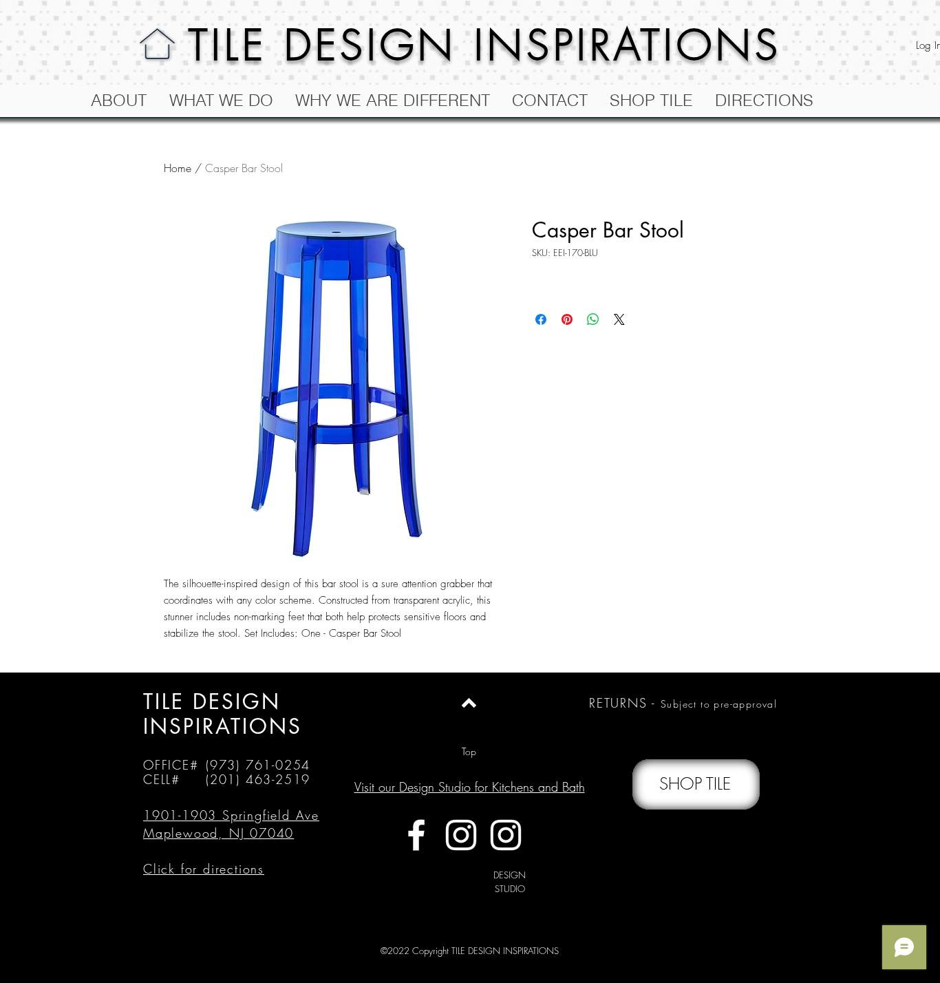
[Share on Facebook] (541, 319)
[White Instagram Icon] (461, 835)
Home (177, 168)
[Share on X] (619, 319)
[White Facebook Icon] (416, 835)
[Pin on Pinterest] (567, 319)
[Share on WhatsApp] (593, 319)
